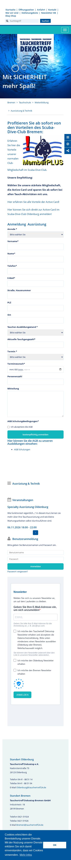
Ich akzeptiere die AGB (22, 426)
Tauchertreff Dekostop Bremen (35, 53)
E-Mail (11, 278)
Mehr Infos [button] (26, 854)
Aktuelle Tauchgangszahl (21, 339)
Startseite (10, 9)
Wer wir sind (11, 12)
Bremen (11, 102)
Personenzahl (14, 376)
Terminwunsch (16, 363)
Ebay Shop (10, 15)
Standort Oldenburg (22, 759)
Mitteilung (13, 388)
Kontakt (52, 9)
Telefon (12, 265)
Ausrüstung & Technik (21, 110)
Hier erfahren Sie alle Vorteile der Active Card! (33, 201)
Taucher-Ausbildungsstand (22, 326)
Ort (9, 314)
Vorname (12, 241)
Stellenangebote (29, 12)
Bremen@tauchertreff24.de (29, 824)
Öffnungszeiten (26, 9)
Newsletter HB (48, 12)
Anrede (12, 229)
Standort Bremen (20, 795)
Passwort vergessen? (17, 571)
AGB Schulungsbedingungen (23, 421)
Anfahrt (41, 9)
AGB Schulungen (22, 449)
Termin (12, 351)
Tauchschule (25, 102)
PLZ (9, 302)
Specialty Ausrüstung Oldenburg (27, 507)
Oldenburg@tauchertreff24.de (31, 787)
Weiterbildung (42, 102)
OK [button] (54, 845)
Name (11, 253)
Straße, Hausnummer (19, 290)
